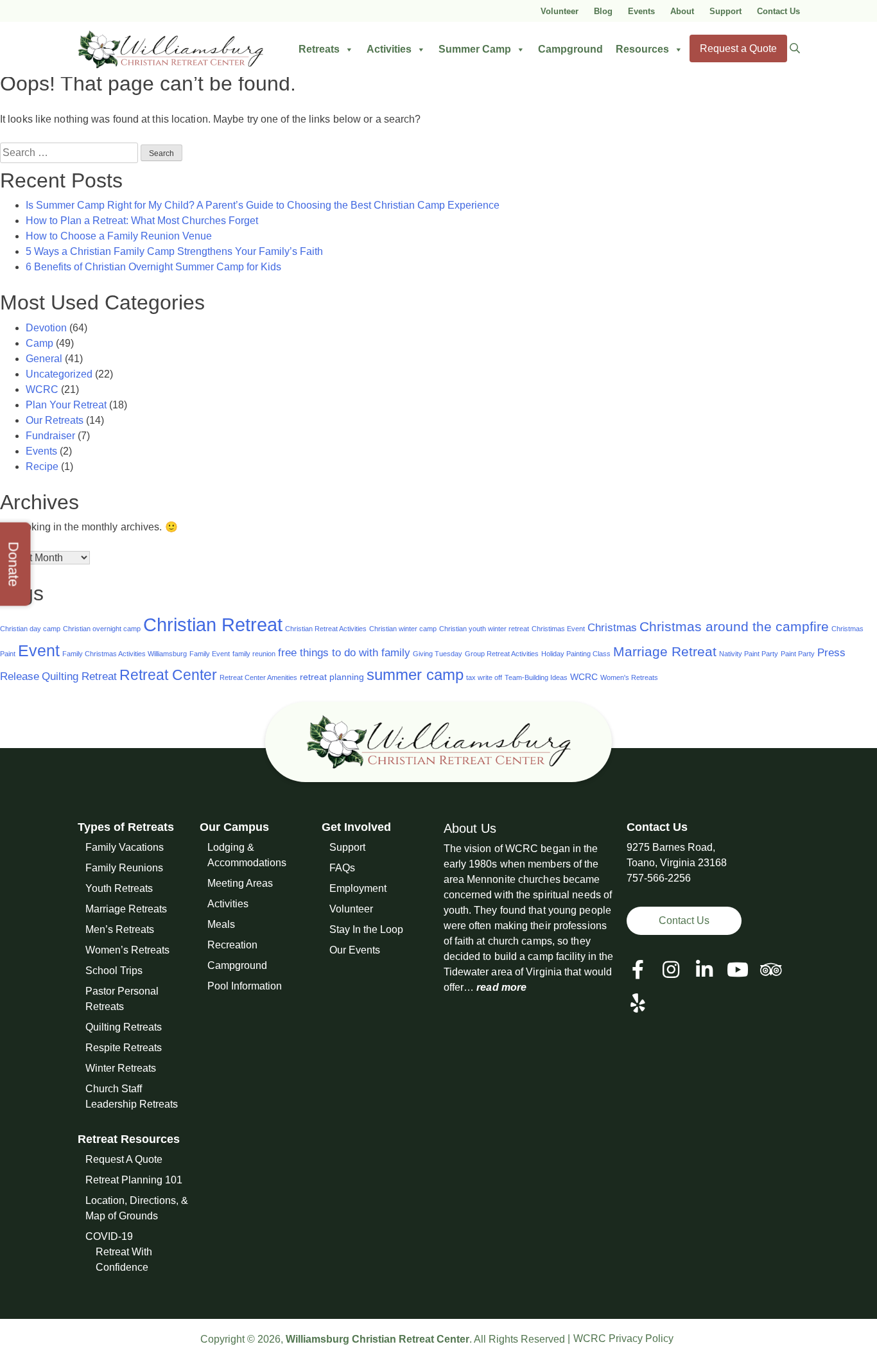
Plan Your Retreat (66, 404)
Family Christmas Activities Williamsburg (124, 654)
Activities (389, 49)
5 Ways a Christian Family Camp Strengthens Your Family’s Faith (174, 251)
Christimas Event (558, 628)
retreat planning (332, 677)
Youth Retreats (119, 888)
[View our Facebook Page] (638, 970)
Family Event (209, 654)
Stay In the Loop (366, 929)
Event (39, 650)
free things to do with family (344, 653)
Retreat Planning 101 (133, 1179)
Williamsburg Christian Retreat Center (377, 1339)
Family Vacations (124, 847)
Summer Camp (474, 49)
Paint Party (798, 654)
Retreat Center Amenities (258, 677)
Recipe (42, 466)
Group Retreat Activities (502, 654)
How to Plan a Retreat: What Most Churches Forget (142, 220)
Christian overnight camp (102, 628)
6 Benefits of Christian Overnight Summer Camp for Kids (153, 266)
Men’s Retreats (119, 929)
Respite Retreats (123, 1047)
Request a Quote (738, 48)
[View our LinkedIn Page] (704, 970)
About (682, 11)
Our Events (354, 950)
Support (725, 11)
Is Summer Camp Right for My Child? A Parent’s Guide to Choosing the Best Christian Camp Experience (262, 205)
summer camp (415, 674)
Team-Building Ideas (536, 677)
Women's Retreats (629, 677)
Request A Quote (123, 1159)
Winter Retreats (120, 1068)
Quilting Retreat (79, 676)
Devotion (46, 327)
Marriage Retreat (664, 651)
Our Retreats (54, 420)
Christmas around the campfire (734, 626)
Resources (642, 49)
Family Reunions (124, 867)
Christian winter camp (403, 628)
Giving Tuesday (437, 654)
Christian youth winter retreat (484, 628)
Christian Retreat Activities (326, 628)
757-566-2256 (659, 878)
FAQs (342, 867)
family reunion (253, 654)
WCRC (42, 389)
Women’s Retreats (127, 950)
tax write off (484, 677)
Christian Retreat (212, 624)
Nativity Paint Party (748, 654)
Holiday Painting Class (576, 654)
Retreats (319, 49)
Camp (39, 343)
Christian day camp (30, 628)
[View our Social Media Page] (671, 970)
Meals (221, 924)
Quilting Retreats (123, 1027)
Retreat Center (168, 675)
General (44, 358)
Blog (603, 11)
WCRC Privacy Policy (623, 1338)
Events (641, 11)
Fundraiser (50, 435)
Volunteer (559, 11)
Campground (570, 49)
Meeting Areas (240, 883)
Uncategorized (59, 374)
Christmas (612, 628)
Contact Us (778, 11)
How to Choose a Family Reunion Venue (119, 236)
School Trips (114, 970)
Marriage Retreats (126, 908)
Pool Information (244, 986)
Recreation (232, 944)
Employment (357, 888)
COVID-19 (109, 1236)
